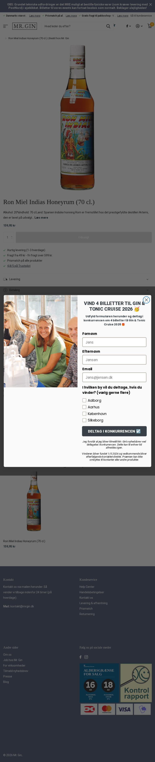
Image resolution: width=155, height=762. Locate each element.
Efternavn (91, 351)
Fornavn (89, 333)
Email (87, 369)
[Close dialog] (146, 300)
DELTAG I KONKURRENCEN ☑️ (114, 431)
